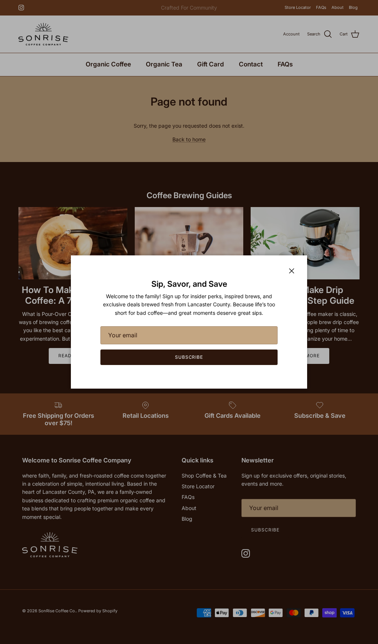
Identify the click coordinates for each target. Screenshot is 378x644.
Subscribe (189, 357)
